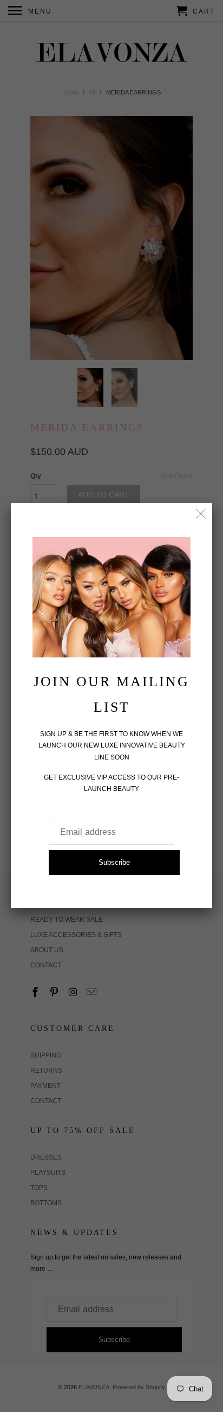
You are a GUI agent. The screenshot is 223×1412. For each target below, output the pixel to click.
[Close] (201, 514)
